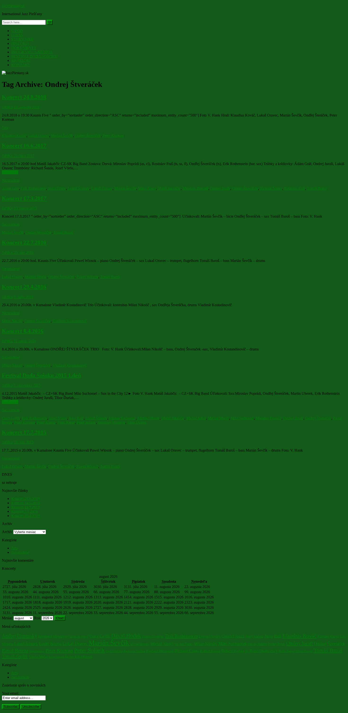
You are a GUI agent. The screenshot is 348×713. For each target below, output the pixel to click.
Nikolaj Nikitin (257, 644)
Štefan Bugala (56, 657)
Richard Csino (186, 650)
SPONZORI (20, 60)
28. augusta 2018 (26, 107)
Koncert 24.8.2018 (24, 97)
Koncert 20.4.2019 (25, 516)
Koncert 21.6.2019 (25, 499)
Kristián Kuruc (328, 636)
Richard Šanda (271, 188)
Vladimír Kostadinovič (70, 321)
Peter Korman (113, 136)
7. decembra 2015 (27, 385)
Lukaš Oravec (38, 136)
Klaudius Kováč (14, 136)
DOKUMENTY (23, 48)
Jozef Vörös (57, 188)
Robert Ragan (210, 651)
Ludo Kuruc (50, 643)
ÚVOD (17, 31)
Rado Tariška (114, 651)
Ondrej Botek (276, 644)
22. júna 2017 (24, 156)
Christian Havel (78, 636)
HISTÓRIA (20, 43)
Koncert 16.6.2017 (24, 146)
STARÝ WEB (22, 39)
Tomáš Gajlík (15, 656)
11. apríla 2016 (25, 341)
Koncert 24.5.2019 (25, 507)
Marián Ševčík (62, 136)
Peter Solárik (86, 422)
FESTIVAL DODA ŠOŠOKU (34, 56)
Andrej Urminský (19, 636)
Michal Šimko (184, 644)
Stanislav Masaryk (111, 422)
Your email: (10, 693)
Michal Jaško (196, 418)
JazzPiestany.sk (13, 6)
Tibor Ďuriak (137, 422)
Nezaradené (11, 180)
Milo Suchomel (242, 418)
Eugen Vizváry (210, 636)
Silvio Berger (304, 651)
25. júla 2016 (23, 253)
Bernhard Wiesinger (52, 636)
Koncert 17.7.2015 (24, 432)
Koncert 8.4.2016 (22, 331)
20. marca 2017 (25, 208)
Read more (10, 172)
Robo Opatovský (264, 651)
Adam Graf (10, 188)
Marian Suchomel (122, 418)
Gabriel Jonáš (233, 636)
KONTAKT (20, 65)
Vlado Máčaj (38, 657)
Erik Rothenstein (33, 188)
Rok (37, 618)
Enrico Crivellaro (153, 636)
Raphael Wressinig (160, 651)
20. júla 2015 (23, 442)
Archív (7, 532)
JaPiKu (7, 107)
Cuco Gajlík (11, 418)
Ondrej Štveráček (88, 136)
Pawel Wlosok (87, 277)
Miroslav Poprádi (195, 188)
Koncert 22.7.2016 (24, 242)
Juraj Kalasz (254, 636)
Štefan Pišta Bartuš (78, 657)
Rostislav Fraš (294, 188)
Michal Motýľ (218, 418)
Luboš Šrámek (78, 188)
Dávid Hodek (126, 635)
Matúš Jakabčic (169, 188)
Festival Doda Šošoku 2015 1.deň (41, 375)
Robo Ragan (287, 651)
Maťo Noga (147, 188)
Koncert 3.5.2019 (24, 511)
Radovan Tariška (134, 651)
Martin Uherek (149, 418)
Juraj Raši (76, 418)
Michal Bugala (139, 644)
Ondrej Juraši (220, 188)
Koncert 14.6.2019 (25, 503)
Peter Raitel (66, 422)
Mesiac (7, 618)
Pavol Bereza (15, 650)
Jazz (5, 128)
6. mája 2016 (23, 297)
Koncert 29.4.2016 (24, 287)
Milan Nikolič (12, 321)
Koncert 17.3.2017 (24, 198)
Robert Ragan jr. (235, 651)
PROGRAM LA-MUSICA (32, 52)
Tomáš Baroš (316, 188)
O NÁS (17, 35)
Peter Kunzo (46, 422)
